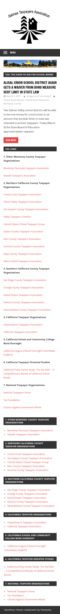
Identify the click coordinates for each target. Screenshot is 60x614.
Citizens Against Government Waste (22, 407)
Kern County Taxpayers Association (22, 238)
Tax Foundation (12, 399)
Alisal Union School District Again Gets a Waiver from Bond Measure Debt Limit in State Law (30, 87)
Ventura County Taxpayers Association (24, 302)
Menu (13, 52)
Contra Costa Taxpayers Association (22, 194)
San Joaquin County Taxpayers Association (26, 209)
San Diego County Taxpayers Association (25, 279)
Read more (11, 140)
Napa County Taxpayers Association (22, 253)
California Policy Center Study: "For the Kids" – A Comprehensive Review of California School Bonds (29, 373)
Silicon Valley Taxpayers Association (23, 201)
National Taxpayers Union (17, 392)
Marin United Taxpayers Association (23, 261)
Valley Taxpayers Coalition (17, 216)
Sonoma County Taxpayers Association (24, 246)
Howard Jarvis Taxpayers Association (23, 324)
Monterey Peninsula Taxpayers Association (26, 168)
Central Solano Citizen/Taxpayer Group (24, 224)
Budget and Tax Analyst (39, 96)
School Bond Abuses (14, 100)
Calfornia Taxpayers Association (20, 331)
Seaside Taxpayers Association (20, 175)
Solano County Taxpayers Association (23, 231)
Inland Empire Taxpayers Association (23, 294)
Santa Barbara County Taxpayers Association (27, 309)
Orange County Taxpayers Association (24, 287)
